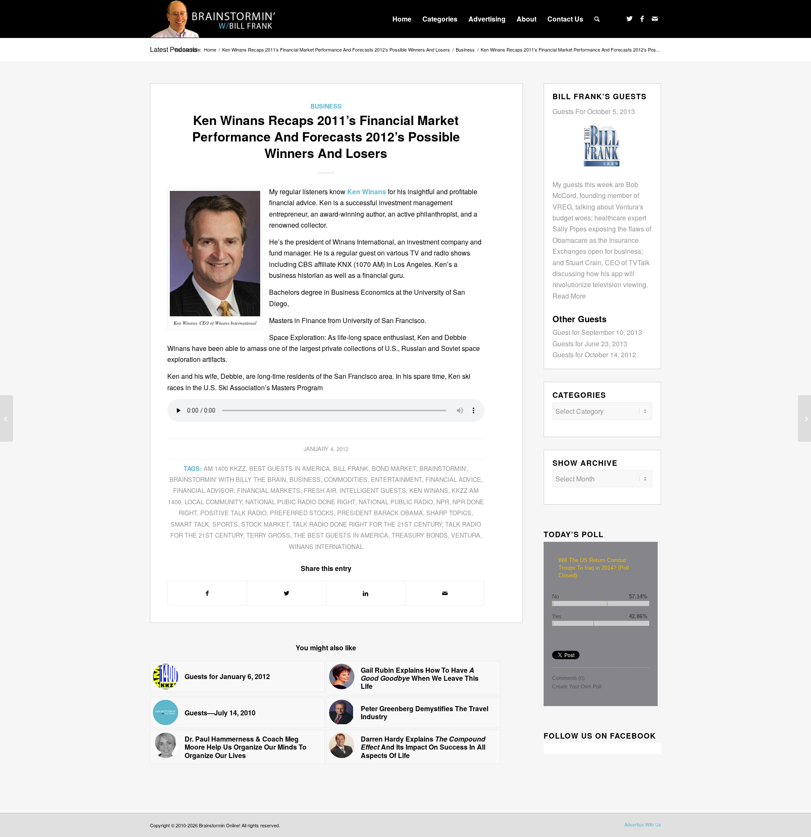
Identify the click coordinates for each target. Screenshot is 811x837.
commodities (345, 479)
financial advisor (203, 490)
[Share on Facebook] (207, 593)
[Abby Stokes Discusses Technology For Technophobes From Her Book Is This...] (6, 418)
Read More (569, 296)
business (305, 479)
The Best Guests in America (341, 534)
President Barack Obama (380, 512)
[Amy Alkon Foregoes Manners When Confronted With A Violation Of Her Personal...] (804, 418)
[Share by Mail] (445, 593)
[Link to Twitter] (629, 18)
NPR (442, 501)
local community (213, 501)
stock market (265, 523)
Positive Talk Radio (233, 512)
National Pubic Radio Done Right (300, 501)
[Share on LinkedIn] (366, 593)
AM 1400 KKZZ (225, 468)
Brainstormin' (443, 468)
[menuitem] (402, 19)
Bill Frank (350, 468)
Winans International (326, 546)
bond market (394, 468)
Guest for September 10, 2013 (597, 332)
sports (225, 523)
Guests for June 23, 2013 (589, 343)
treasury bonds (420, 534)
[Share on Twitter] (286, 593)
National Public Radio (396, 501)
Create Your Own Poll (576, 687)
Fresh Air (320, 490)
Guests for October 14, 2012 (594, 354)
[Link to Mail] (654, 18)
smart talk (190, 523)
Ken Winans (428, 490)
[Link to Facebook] (642, 18)
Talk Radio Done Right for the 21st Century (367, 523)
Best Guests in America (289, 468)
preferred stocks (302, 512)
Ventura (465, 534)
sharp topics (448, 512)
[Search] (597, 19)
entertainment (396, 479)
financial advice (453, 479)
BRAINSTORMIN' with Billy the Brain (227, 479)
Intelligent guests (373, 490)
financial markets (268, 490)
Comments (568, 678)
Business (326, 106)
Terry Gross (268, 534)
